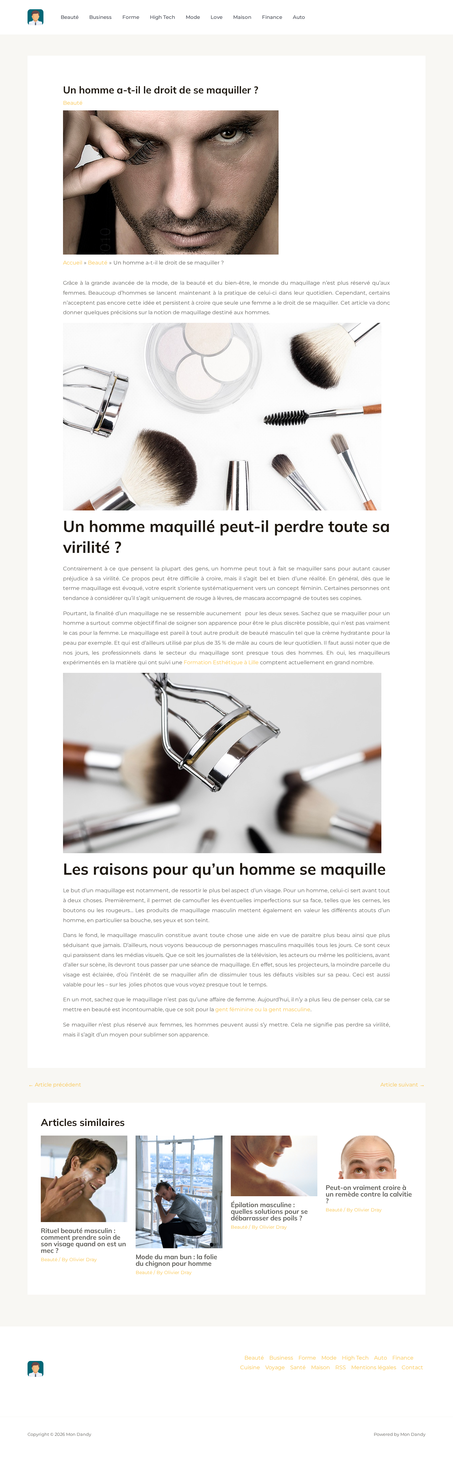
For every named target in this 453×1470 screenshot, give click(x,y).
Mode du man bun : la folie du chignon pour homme (176, 1260)
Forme (307, 1358)
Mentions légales (373, 1367)
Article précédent (54, 1085)
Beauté (73, 103)
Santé (298, 1367)
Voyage (275, 1367)
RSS (340, 1367)
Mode (329, 1358)
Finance (403, 1358)
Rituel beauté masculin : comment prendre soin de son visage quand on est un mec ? (83, 1240)
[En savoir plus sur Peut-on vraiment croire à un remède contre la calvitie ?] (369, 1156)
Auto (380, 1358)
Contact (412, 1367)
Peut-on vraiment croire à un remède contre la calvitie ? (369, 1194)
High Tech (355, 1358)
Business (281, 1358)
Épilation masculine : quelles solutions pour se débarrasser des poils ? (269, 1211)
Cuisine (250, 1367)
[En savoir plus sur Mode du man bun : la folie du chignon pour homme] (179, 1191)
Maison (320, 1367)
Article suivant (402, 1085)
